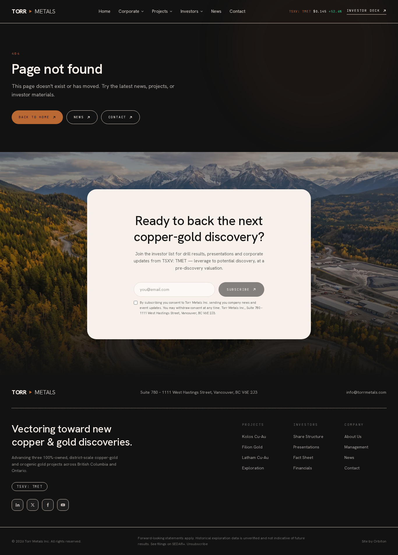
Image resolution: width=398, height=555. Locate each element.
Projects (160, 11)
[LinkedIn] (17, 505)
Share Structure (308, 436)
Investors (189, 11)
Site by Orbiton (374, 541)
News (216, 11)
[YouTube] (63, 505)
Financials (302, 468)
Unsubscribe (197, 544)
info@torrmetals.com (366, 392)
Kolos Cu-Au (254, 436)
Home (104, 11)
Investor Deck (363, 10)
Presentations (306, 447)
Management (356, 447)
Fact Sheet (303, 457)
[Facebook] (48, 505)
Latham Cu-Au (255, 457)
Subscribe (238, 289)
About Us (353, 436)
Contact (237, 11)
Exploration (253, 468)
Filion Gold (252, 447)
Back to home (34, 117)
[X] (32, 505)
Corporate (129, 11)
